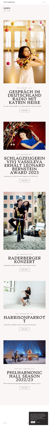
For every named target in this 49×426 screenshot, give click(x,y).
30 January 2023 (24, 154)
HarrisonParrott (24, 319)
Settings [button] (33, 422)
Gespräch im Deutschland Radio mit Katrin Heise (24, 97)
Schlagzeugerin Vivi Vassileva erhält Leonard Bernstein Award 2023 (24, 165)
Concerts (16, 368)
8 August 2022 (26, 368)
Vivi (30, 88)
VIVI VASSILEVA (9, 2)
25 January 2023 (24, 254)
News (18, 88)
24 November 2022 (24, 313)
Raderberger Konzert (24, 260)
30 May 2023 (24, 88)
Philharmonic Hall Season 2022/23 (24, 376)
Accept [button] (38, 422)
